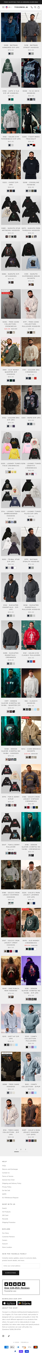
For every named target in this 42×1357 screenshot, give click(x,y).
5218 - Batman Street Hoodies (31, 46)
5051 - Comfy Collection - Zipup (31, 1085)
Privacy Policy (6, 1187)
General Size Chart (8, 1180)
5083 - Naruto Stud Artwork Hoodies (11, 229)
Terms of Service (7, 1176)
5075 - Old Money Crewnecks (31, 942)
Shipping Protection (8, 1222)
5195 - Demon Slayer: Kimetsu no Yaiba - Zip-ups (31, 991)
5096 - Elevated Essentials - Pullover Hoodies (31, 607)
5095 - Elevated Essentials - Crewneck (11, 655)
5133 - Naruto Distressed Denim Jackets (31, 276)
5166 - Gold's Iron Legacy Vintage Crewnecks (31, 799)
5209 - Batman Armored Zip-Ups (10, 46)
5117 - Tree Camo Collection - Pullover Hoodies (31, 324)
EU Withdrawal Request (10, 1198)
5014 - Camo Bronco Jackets (31, 750)
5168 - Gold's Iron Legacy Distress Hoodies (11, 895)
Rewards (5, 1219)
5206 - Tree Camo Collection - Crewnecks (11, 324)
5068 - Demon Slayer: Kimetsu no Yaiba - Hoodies (11, 751)
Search (4, 1208)
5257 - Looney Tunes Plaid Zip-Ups (31, 512)
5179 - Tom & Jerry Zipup (11, 798)
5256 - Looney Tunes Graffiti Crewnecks (31, 466)
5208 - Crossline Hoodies (31, 183)
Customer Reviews (8, 1237)
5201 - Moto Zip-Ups (31, 418)
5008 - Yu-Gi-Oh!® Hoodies (31, 92)
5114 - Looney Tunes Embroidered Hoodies (10, 514)
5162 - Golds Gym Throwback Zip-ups (11, 138)
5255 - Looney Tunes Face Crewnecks (11, 464)
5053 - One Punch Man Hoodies (10, 989)
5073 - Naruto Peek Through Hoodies (31, 229)
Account (5, 1244)
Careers (4, 1240)
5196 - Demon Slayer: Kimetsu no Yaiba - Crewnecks (31, 847)
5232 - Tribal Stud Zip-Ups (11, 560)
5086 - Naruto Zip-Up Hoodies (11, 275)
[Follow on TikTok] (9, 1336)
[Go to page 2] (25, 1149)
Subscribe (10, 1273)
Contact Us (6, 1173)
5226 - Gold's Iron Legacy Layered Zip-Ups (31, 895)
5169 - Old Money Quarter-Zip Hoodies (11, 372)
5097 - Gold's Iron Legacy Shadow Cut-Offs (31, 1132)
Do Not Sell (6, 1190)
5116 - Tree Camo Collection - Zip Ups (11, 1132)
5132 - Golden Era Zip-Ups (10, 419)
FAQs (4, 1166)
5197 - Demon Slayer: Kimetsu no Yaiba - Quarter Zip (11, 703)
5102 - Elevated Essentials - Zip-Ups (11, 607)
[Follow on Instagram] (3, 1336)
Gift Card (5, 1215)
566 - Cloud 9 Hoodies (31, 702)
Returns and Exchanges (10, 1169)
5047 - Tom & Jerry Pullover (11, 846)
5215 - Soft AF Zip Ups (11, 1037)
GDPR (4, 1194)
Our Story (5, 1233)
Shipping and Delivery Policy (11, 1183)
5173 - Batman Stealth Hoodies (31, 560)
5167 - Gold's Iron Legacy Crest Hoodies (11, 943)
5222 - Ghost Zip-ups (11, 183)
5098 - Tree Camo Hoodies (11, 1085)
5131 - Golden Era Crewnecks (31, 371)
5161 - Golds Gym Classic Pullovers (31, 654)
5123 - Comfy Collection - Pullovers (31, 1039)
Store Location (7, 1247)
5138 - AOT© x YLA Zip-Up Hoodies (11, 92)
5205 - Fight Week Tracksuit (31, 138)
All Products (6, 1212)
